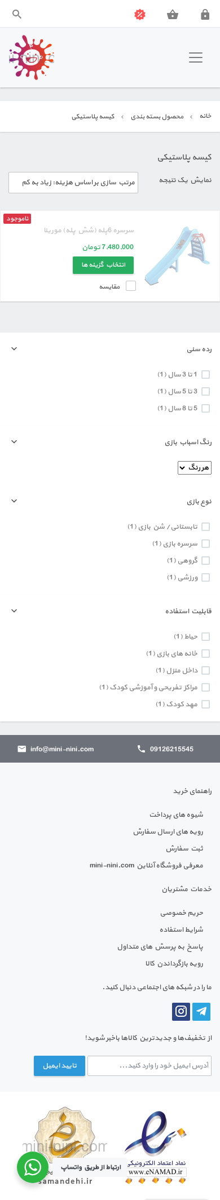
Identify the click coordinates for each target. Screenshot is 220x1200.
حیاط (190, 637)
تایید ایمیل (59, 1065)
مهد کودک (181, 704)
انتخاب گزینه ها (103, 265)
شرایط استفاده (181, 930)
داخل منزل (181, 670)
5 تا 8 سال (182, 408)
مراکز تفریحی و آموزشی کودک (153, 687)
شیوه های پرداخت (176, 815)
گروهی (187, 560)
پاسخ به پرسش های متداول (160, 947)
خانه (205, 116)
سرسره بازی (179, 544)
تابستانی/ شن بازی (167, 527)
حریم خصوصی (181, 913)
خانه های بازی (176, 653)
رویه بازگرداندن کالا (174, 963)
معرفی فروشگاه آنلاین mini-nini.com (146, 865)
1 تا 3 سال (182, 374)
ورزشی (187, 577)
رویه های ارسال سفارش (168, 832)
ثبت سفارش (184, 848)
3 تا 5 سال (182, 391)
